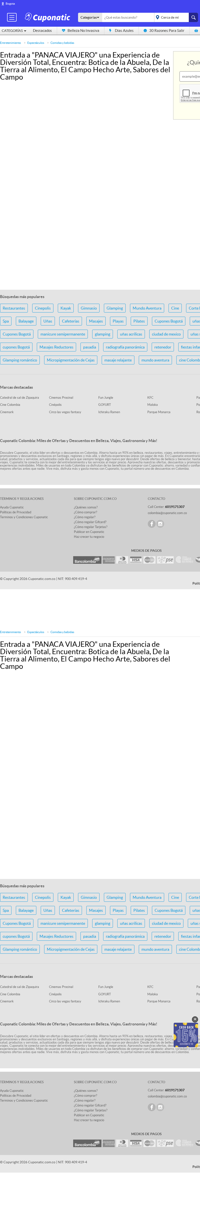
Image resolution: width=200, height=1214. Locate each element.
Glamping (115, 308)
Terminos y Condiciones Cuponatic (24, 517)
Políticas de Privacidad (15, 512)
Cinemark (7, 412)
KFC (150, 397)
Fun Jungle (105, 397)
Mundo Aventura (147, 308)
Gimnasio (89, 308)
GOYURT (104, 405)
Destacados (42, 30)
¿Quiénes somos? (86, 507)
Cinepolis (43, 308)
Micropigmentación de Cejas (71, 360)
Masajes (96, 321)
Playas (118, 321)
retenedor (162, 347)
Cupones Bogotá (169, 321)
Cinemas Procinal (61, 397)
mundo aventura (155, 360)
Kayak (65, 308)
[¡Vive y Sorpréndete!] (48, 17)
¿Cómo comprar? (85, 512)
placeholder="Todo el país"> (175, 17)
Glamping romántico (20, 360)
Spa (6, 321)
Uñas (47, 321)
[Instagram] (160, 524)
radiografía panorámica (125, 347)
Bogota (10, 3)
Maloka (152, 405)
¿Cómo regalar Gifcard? (90, 522)
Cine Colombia (10, 405)
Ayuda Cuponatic (12, 507)
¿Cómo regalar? (84, 517)
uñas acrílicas (131, 334)
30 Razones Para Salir (166, 30)
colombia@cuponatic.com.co (167, 513)
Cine (175, 308)
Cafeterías (70, 321)
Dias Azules (124, 30)
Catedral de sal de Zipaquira (19, 397)
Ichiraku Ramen (109, 412)
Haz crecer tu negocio (89, 537)
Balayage (26, 321)
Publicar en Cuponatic (89, 532)
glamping (102, 334)
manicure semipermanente (62, 334)
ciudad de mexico (166, 334)
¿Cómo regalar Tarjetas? (90, 527)
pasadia (89, 347)
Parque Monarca (158, 412)
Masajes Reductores (56, 347)
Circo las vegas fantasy (65, 412)
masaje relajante (118, 360)
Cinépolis (55, 405)
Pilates (139, 321)
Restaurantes (14, 308)
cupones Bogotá (16, 347)
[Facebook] (152, 524)
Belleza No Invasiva (83, 30)
